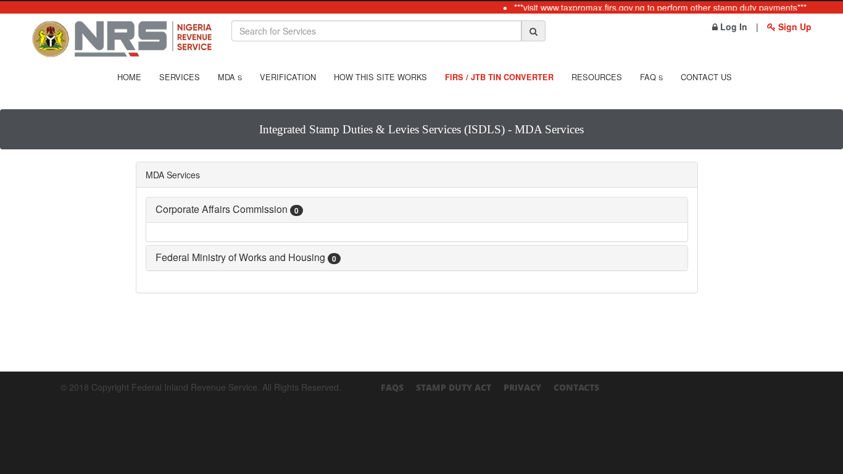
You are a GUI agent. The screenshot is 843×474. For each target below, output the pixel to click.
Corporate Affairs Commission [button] (227, 209)
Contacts (576, 387)
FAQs (392, 387)
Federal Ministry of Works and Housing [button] (246, 257)
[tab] (416, 210)
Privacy (522, 387)
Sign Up (794, 26)
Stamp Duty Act (453, 387)
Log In (732, 26)
